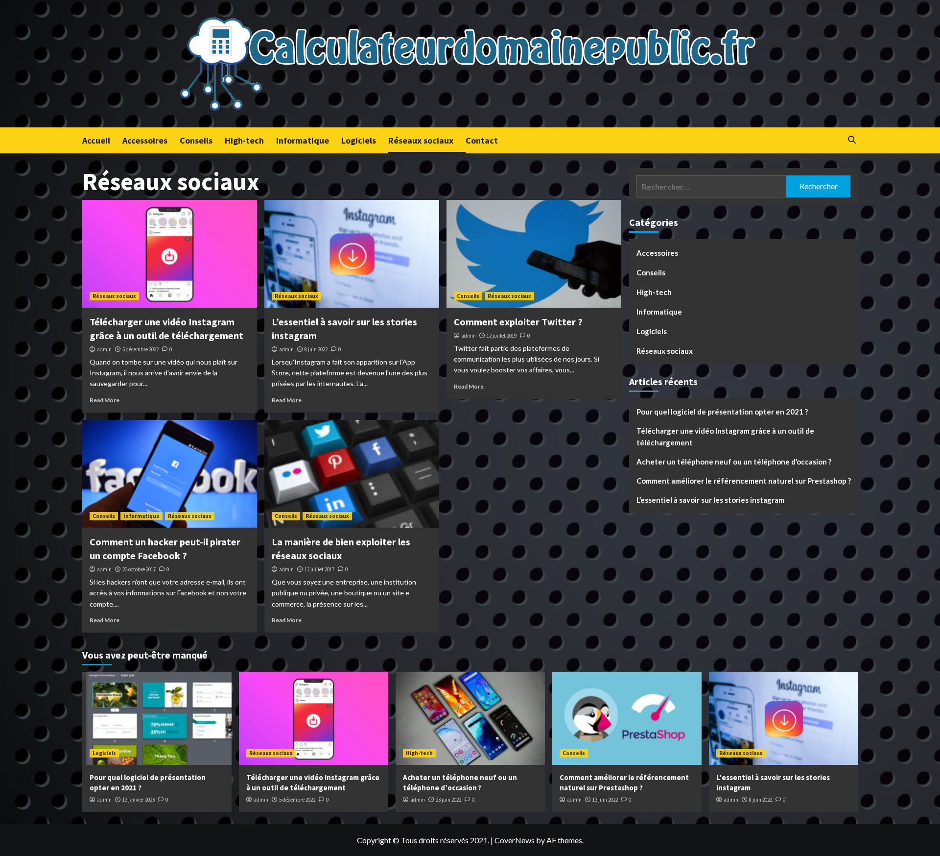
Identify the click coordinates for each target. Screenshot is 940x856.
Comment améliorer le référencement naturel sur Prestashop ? (743, 481)
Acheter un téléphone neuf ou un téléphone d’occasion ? (733, 462)
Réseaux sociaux (420, 140)
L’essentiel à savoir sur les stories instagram (710, 500)
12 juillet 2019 (502, 335)
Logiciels (358, 140)
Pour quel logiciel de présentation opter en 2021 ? (722, 412)
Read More (104, 400)
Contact (482, 140)
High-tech (244, 140)
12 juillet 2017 (319, 569)
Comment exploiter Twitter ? (518, 322)
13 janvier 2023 (138, 799)
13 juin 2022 (605, 799)
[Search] (852, 139)
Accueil (96, 140)
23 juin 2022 (448, 799)
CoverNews (514, 840)
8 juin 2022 (316, 349)
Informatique (302, 140)
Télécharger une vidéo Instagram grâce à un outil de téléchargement (725, 437)
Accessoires (144, 140)
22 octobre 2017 (139, 569)
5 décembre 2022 (140, 349)
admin (104, 349)
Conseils (196, 140)
